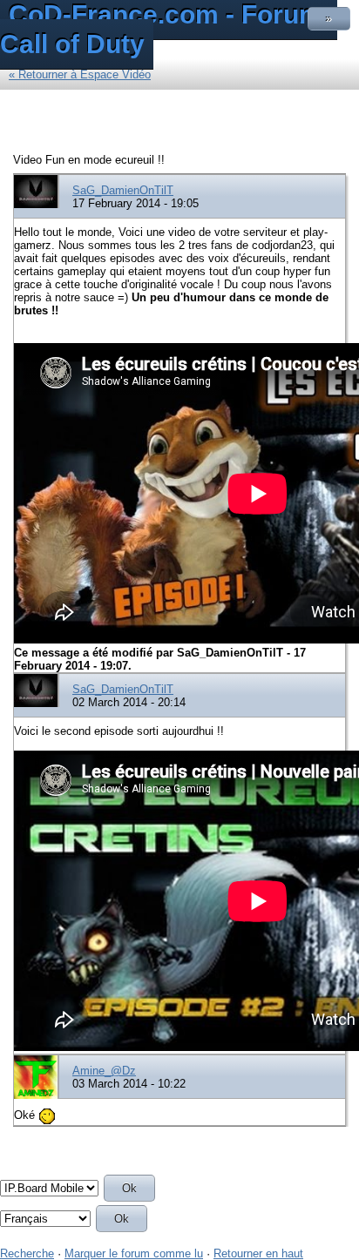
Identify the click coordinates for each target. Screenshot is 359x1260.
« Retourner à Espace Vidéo (80, 74)
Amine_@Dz (104, 1070)
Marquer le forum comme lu (133, 1253)
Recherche (27, 1253)
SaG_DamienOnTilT (122, 190)
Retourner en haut (258, 1253)
